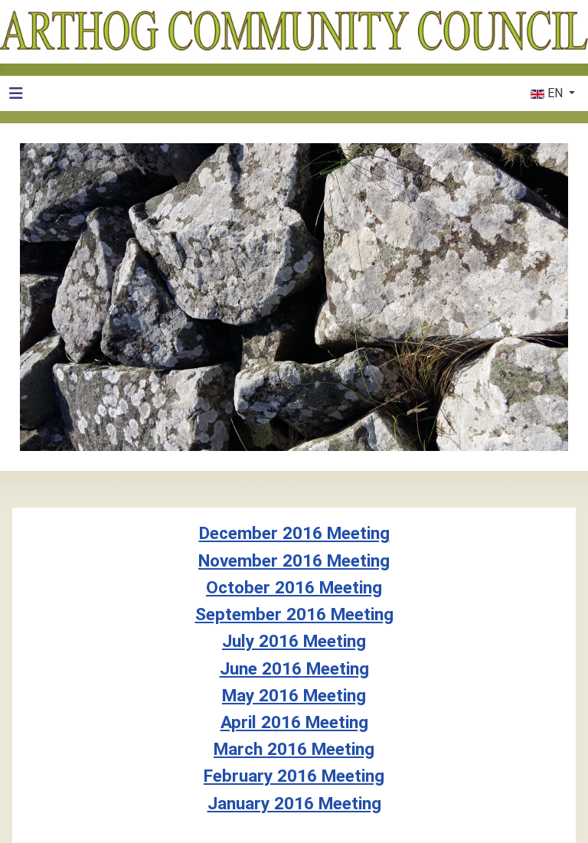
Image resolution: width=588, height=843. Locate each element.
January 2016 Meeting (294, 803)
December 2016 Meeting (294, 533)
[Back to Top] (561, 815)
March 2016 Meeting (294, 749)
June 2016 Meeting (294, 668)
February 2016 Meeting (294, 776)
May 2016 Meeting (294, 695)
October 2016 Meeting (294, 587)
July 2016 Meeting (294, 641)
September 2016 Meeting (294, 614)
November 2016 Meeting (294, 561)
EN (555, 93)
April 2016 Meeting (294, 722)
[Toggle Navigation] (16, 93)
